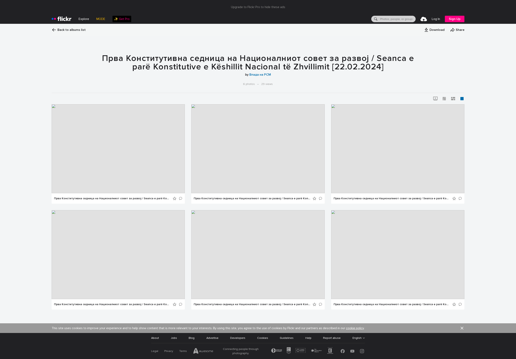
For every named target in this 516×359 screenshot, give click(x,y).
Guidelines (286, 338)
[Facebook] (342, 351)
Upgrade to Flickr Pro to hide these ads (258, 7)
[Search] (375, 19)
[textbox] (397, 19)
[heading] (61, 19)
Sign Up (454, 19)
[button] (434, 30)
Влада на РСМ (260, 75)
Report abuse (332, 338)
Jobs (174, 338)
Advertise (212, 338)
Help (308, 338)
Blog (192, 338)
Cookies (262, 338)
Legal (154, 351)
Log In (436, 19)
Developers (237, 338)
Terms (183, 351)
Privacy (168, 351)
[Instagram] (362, 351)
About (155, 338)
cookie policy (355, 328)
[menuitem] (122, 19)
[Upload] (423, 19)
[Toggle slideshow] (435, 98)
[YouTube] (352, 351)
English (357, 338)
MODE (100, 19)
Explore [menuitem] (84, 19)
